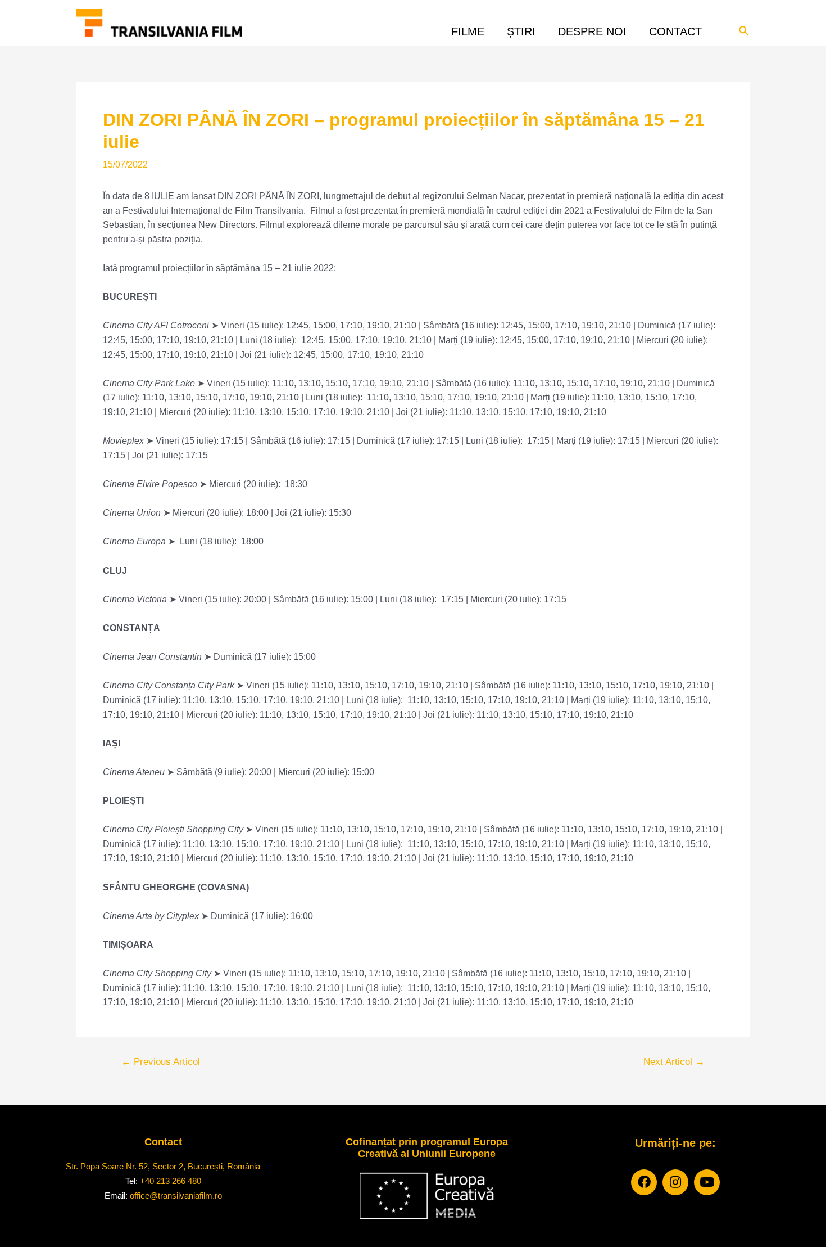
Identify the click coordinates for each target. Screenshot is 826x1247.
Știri (521, 28)
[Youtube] (707, 1182)
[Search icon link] (744, 30)
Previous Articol (160, 1061)
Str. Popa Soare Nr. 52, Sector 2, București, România (163, 1166)
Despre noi (592, 28)
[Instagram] (675, 1182)
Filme (467, 28)
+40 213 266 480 (170, 1181)
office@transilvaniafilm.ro (176, 1195)
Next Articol (674, 1061)
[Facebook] (644, 1182)
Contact (675, 28)
